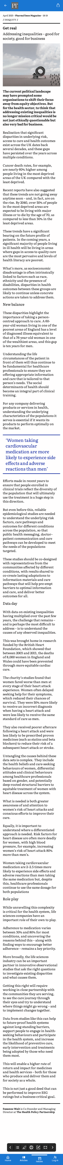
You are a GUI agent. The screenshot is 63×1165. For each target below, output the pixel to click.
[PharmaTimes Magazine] (32, 5)
